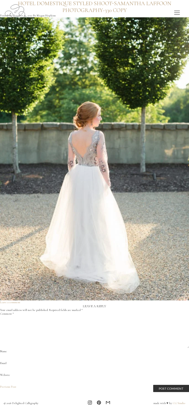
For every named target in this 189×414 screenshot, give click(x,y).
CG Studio (178, 403)
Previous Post (8, 387)
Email (3, 363)
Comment (7, 314)
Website (5, 375)
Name (3, 351)
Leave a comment (10, 302)
